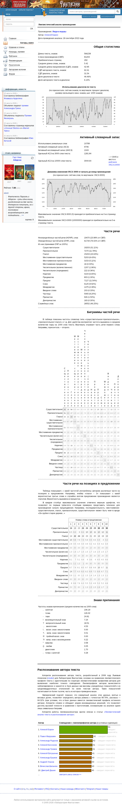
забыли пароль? (26, 10)
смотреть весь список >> (70, 774)
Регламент (39, 789)
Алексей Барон (51, 35)
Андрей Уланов (47, 762)
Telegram (90, 789)
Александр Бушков (48, 758)
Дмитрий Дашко (48, 770)
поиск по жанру (89, 16)
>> (23, 215)
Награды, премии (17, 52)
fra (27, 789)
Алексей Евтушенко (49, 753)
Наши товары (102, 789)
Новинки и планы (16, 47)
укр (31, 789)
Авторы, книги (27, 43)
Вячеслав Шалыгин (49, 766)
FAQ (47, 789)
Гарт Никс (17, 157)
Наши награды (67, 789)
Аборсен (17, 160)
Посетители (14, 65)
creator (50, 678)
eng (23, 789)
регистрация (11, 10)
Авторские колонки (17, 69)
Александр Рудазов (49, 741)
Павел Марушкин (48, 736)
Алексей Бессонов (48, 745)
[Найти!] (117, 11)
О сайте (17, 789)
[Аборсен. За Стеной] (29, 179)
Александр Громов (48, 749)
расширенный (107, 16)
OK (30, 28)
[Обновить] (32, 159)
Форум (12, 74)
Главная (12, 38)
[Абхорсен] (9, 179)
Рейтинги (13, 56)
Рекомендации (15, 61)
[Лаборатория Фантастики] (44, 12)
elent (6, 193)
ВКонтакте (80, 789)
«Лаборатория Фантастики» (67, 803)
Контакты (55, 789)
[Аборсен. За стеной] (19, 178)
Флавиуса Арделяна (13, 98)
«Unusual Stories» (12, 128)
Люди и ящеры (59, 31)
